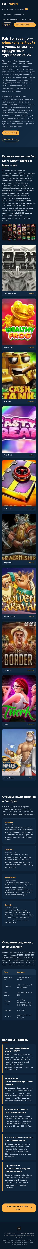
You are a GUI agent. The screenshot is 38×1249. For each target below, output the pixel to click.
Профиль (7, 25)
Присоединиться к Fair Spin (17, 1208)
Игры (22, 19)
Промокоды (21, 9)
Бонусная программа (10, 19)
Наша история (7, 9)
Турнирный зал (18, 14)
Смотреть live (9, 139)
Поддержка (29, 19)
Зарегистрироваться (23, 25)
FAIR (10, 4)
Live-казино (6, 14)
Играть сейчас (9, 133)
